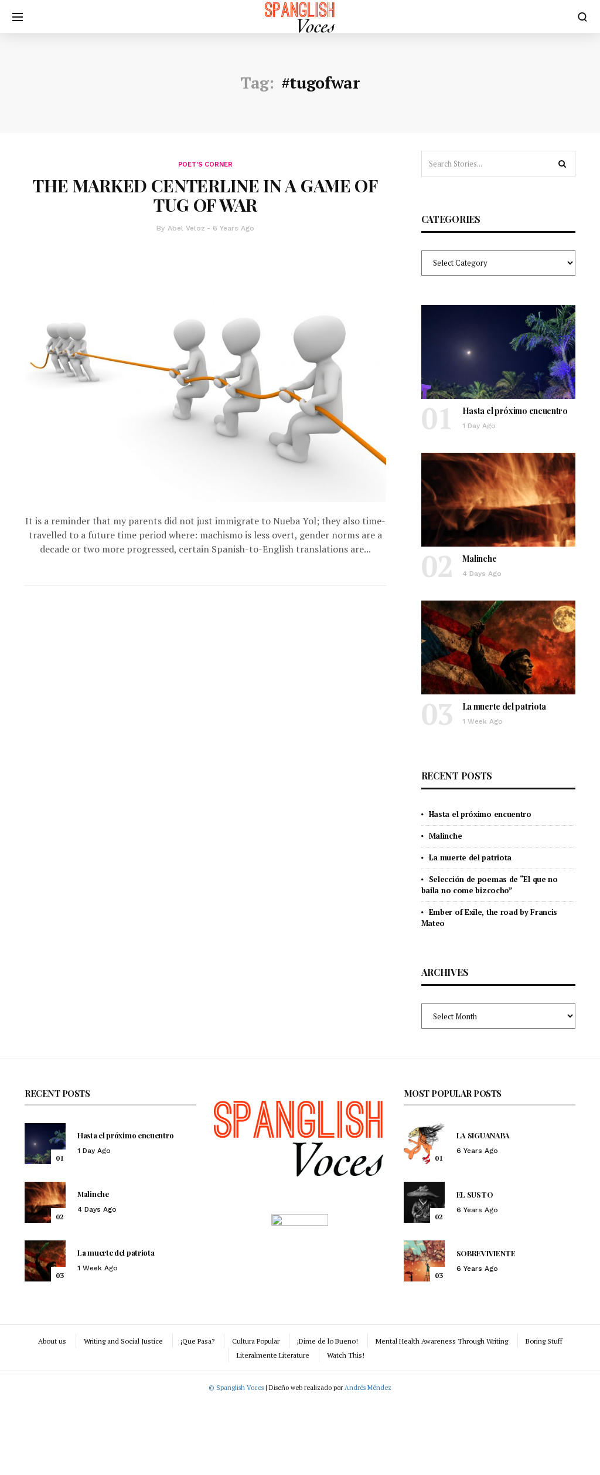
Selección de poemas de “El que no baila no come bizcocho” (489, 885)
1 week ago (482, 721)
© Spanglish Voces (236, 1388)
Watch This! (345, 1355)
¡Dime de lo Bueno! (327, 1341)
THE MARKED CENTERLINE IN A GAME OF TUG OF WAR (205, 195)
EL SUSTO (474, 1194)
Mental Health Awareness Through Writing (442, 1341)
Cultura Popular (255, 1341)
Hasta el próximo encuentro (515, 410)
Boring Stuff (544, 1341)
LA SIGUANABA (483, 1135)
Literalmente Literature (273, 1355)
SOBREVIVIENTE (486, 1253)
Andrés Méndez (368, 1388)
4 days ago (482, 573)
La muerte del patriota (504, 706)
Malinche (479, 558)
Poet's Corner (205, 164)
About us (52, 1341)
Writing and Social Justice (123, 1341)
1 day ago (479, 426)
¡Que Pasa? (197, 1341)
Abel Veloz (186, 228)
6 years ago (233, 228)
